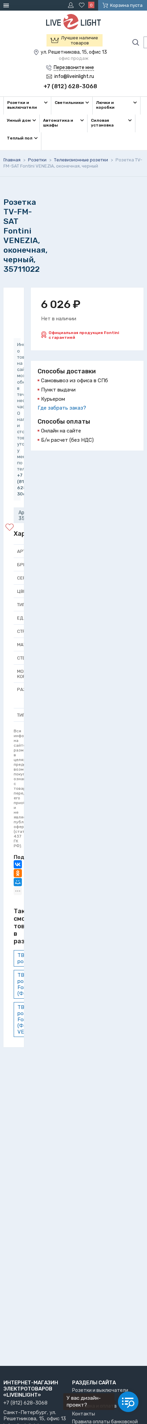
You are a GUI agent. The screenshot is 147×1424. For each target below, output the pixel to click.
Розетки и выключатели (100, 1390)
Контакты (83, 1414)
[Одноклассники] (18, 873)
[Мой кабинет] (71, 5)
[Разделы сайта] (7, 5)
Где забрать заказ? (62, 408)
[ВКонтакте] (18, 864)
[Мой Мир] (18, 882)
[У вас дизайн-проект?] (128, 1402)
